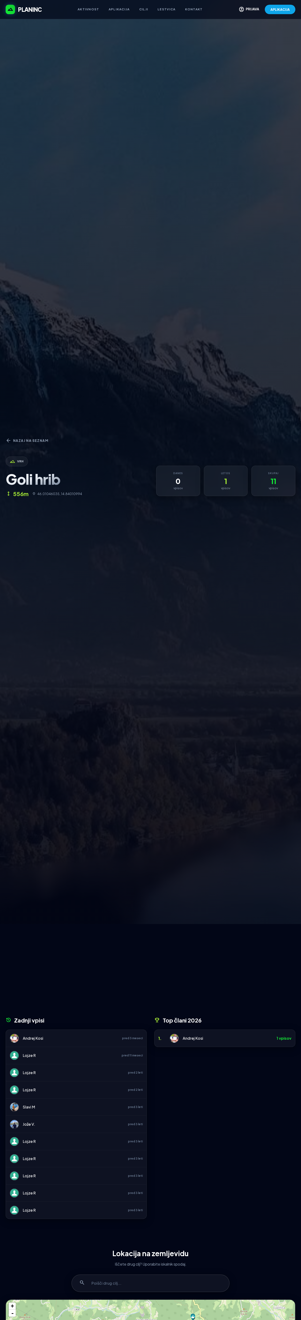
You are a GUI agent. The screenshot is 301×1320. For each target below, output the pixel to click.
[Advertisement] (150, 972)
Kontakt (194, 9)
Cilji (143, 9)
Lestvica (166, 9)
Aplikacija (119, 9)
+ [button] (12, 1306)
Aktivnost (88, 9)
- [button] (12, 1313)
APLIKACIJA (280, 9)
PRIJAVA (249, 9)
